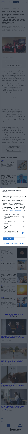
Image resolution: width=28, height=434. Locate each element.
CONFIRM (8, 238)
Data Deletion (6, 243)
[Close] (25, 191)
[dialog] (14, 217)
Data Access (14, 243)
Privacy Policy (21, 243)
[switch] (23, 217)
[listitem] (14, 214)
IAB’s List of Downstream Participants (15, 210)
